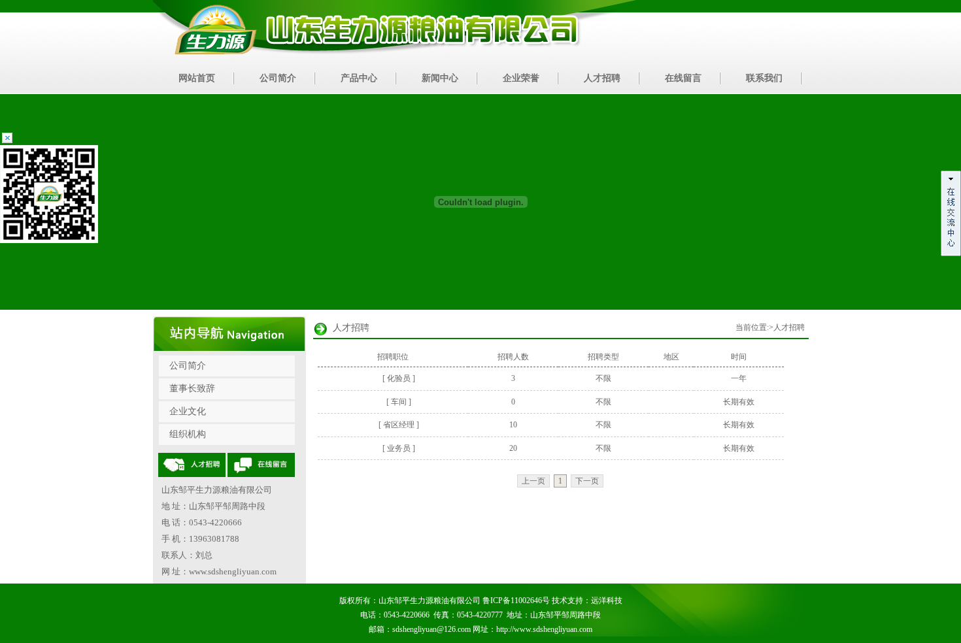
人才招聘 (602, 78)
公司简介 (278, 78)
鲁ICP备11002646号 (516, 600)
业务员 (399, 448)
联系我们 (764, 78)
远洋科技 (606, 600)
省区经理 (398, 424)
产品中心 (359, 78)
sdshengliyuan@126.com (431, 629)
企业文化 (187, 411)
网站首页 (196, 78)
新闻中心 (440, 78)
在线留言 (683, 78)
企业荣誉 (521, 78)
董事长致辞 (192, 388)
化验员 (399, 378)
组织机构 (187, 434)
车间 (399, 401)
